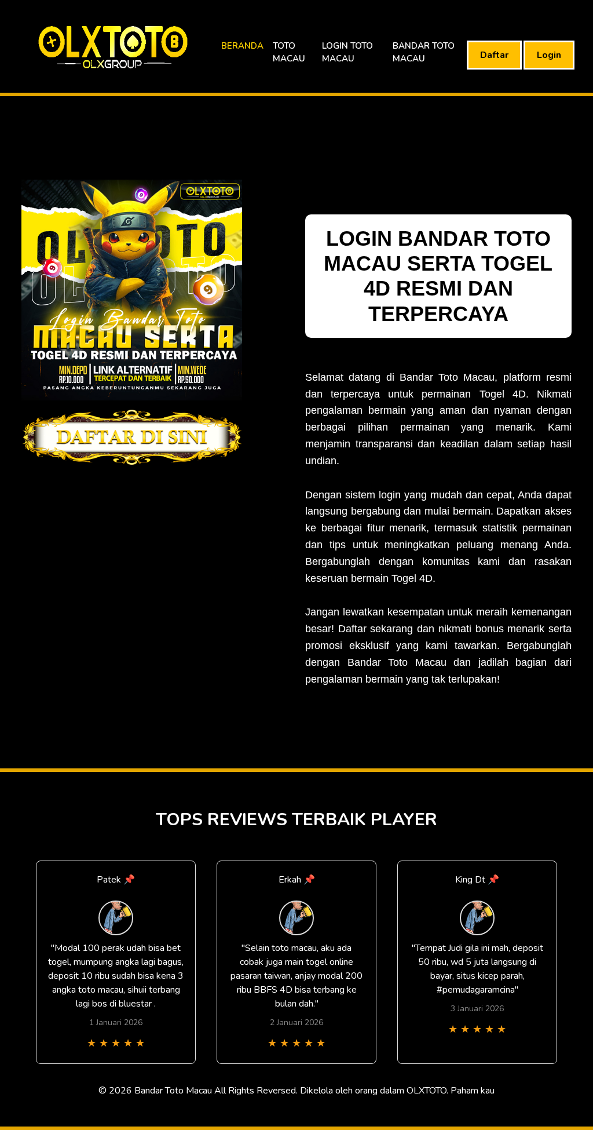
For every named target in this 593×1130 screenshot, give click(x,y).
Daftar (494, 55)
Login (549, 55)
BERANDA (242, 46)
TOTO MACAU (289, 52)
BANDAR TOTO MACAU (424, 52)
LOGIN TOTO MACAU (347, 52)
